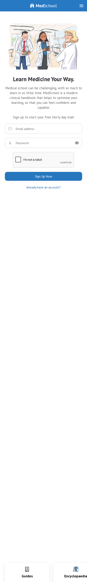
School (46, 6)
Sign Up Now (43, 176)
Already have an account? (43, 187)
